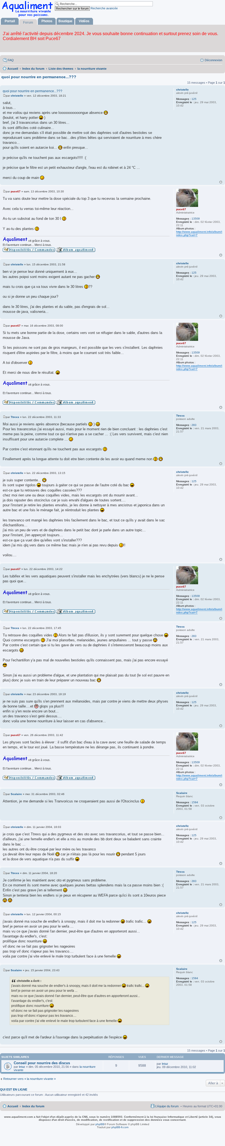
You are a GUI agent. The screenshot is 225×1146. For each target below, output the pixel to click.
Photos (46, 21)
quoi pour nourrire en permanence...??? (38, 77)
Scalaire (181, 792)
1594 (195, 802)
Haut (220, 182)
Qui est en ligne (13, 1089)
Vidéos (84, 21)
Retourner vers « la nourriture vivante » (29, 1078)
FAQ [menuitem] (11, 60)
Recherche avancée (104, 8)
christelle (182, 89)
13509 (196, 218)
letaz (22, 1066)
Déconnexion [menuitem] (213, 60)
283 (194, 424)
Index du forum (33, 1106)
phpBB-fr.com (119, 1127)
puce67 (181, 209)
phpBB (99, 1124)
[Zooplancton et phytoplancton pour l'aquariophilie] (28, 16)
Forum (28, 22)
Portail (10, 21)
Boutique (65, 21)
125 (194, 98)
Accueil (12, 1106)
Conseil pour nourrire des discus (42, 1063)
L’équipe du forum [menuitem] (167, 1106)
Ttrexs (180, 415)
